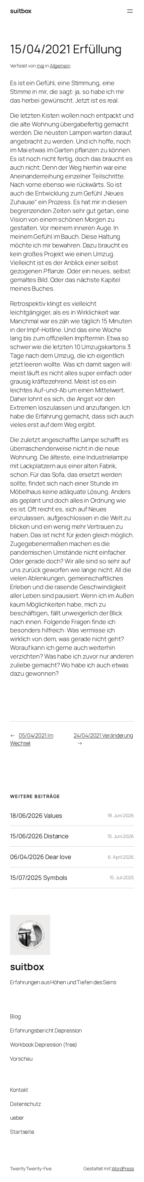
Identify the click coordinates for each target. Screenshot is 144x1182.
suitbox (20, 10)
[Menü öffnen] (130, 11)
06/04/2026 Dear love (40, 856)
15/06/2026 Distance (39, 836)
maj (41, 65)
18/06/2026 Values (36, 815)
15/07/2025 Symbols (38, 877)
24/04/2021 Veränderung (103, 735)
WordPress (123, 1168)
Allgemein (60, 65)
